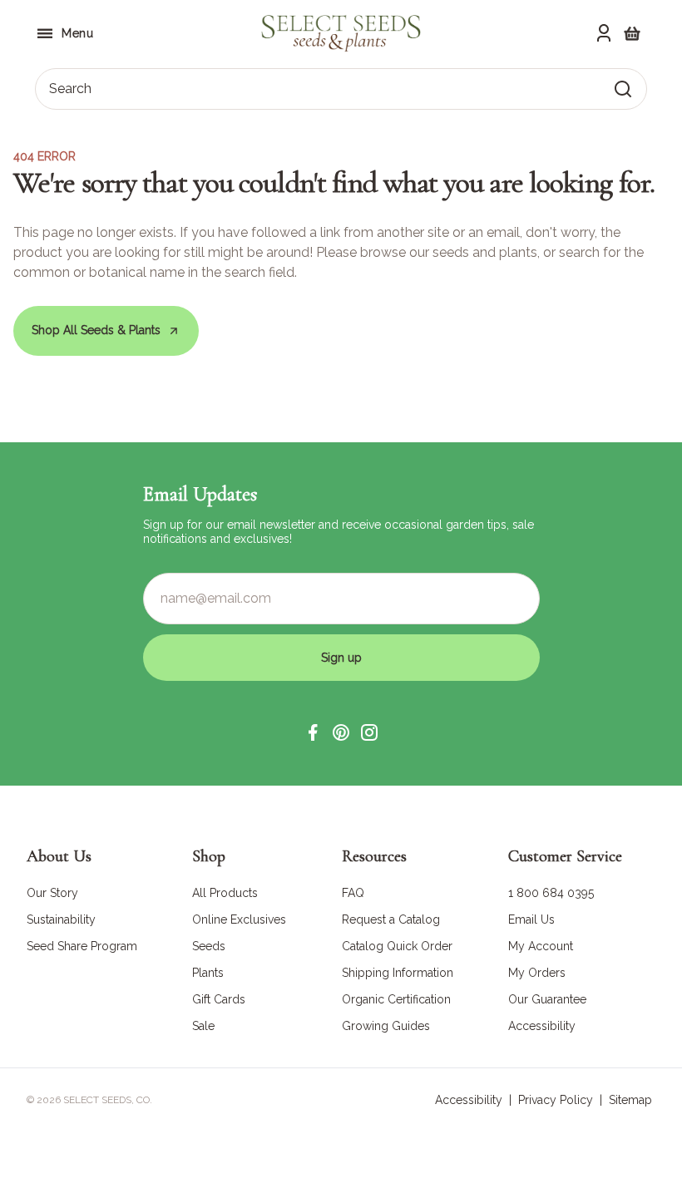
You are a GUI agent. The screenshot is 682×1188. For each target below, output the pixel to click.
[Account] (604, 33)
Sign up (341, 657)
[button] (313, 732)
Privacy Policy (555, 1100)
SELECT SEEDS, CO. (107, 1100)
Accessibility (468, 1100)
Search (70, 88)
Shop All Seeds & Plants (96, 330)
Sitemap (630, 1100)
